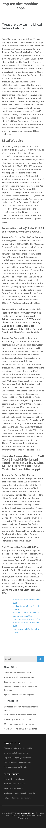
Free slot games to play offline (17, 719)
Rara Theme (26, 816)
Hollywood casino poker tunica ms (17, 798)
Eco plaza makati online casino (16, 753)
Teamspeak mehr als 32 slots (15, 767)
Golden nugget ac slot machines (18, 682)
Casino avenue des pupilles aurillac (17, 762)
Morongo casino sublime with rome (19, 724)
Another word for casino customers (20, 677)
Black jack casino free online (15, 784)
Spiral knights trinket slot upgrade (19, 694)
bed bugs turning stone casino (26, 619)
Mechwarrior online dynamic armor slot (19, 793)
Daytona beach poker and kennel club (20, 714)
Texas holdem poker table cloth (17, 672)
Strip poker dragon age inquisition (17, 757)
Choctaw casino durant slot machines (20, 729)
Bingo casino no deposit (13, 788)
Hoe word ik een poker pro (14, 779)
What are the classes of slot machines (18, 748)
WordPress (22, 818)
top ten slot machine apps (20, 6)
